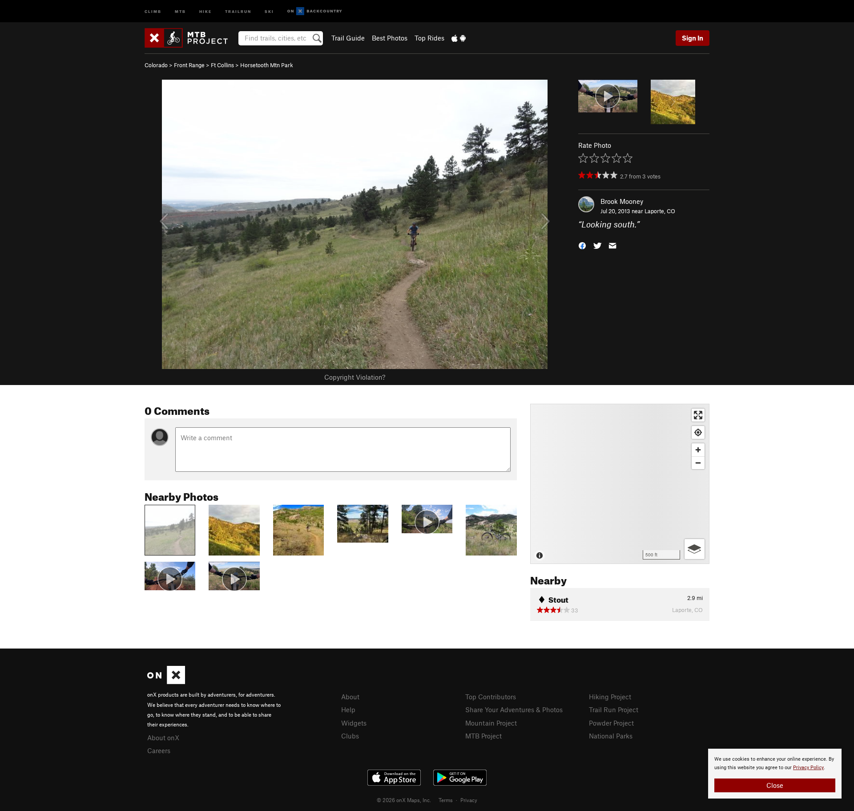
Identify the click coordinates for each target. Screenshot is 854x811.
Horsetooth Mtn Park (266, 65)
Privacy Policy (808, 767)
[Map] (620, 484)
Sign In (692, 38)
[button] (582, 245)
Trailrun (238, 11)
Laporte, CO (660, 211)
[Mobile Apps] (458, 38)
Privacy (468, 800)
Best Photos (389, 38)
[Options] (695, 549)
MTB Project (483, 736)
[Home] (191, 38)
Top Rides (429, 38)
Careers (158, 750)
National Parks (610, 736)
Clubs (350, 736)
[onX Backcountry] (315, 11)
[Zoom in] (698, 449)
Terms (446, 800)
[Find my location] (698, 432)
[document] (774, 773)
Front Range (189, 65)
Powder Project (611, 723)
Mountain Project (491, 723)
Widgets (354, 723)
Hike (205, 11)
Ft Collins (222, 65)
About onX (163, 738)
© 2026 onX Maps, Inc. (404, 800)
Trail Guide (348, 38)
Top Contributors (490, 697)
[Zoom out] (698, 462)
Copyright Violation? (354, 377)
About (350, 697)
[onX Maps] (166, 681)
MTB (180, 11)
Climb (153, 11)
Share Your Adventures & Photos (514, 710)
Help (348, 710)
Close (774, 785)
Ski (269, 11)
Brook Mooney (621, 201)
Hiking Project (610, 697)
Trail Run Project (613, 710)
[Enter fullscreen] (698, 415)
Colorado (156, 65)
